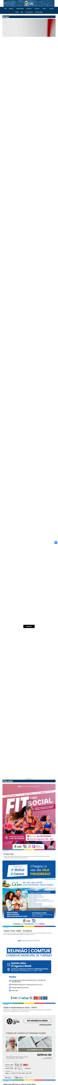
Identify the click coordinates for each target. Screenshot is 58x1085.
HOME (5, 8)
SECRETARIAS (28, 8)
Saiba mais (29, 626)
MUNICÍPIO (11, 8)
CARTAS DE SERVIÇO (39, 12)
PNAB (22, 12)
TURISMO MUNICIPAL (20, 8)
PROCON (17, 12)
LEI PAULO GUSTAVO (29, 12)
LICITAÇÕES (51, 8)
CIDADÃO (44, 8)
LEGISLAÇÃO (37, 8)
